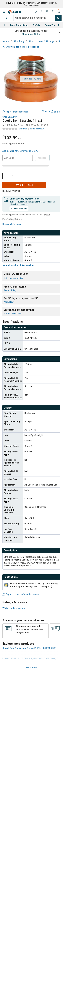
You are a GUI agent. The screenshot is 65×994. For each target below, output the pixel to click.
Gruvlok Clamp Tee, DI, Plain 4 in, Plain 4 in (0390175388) (29, 658)
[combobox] (37, 18)
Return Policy (10, 290)
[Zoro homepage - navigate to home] (15, 12)
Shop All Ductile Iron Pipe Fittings (22, 46)
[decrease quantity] (5, 176)
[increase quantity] (20, 176)
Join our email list (13, 278)
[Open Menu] (4, 12)
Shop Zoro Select (31, 34)
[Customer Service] (47, 12)
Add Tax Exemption (13, 313)
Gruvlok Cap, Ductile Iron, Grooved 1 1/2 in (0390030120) (29, 648)
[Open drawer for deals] (36, 12)
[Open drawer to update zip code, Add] (6, 18)
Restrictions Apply (31, 5)
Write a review (37, 128)
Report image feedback (17, 111)
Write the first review (13, 608)
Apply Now (9, 301)
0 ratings (23, 128)
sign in (53, 3)
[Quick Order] (41, 12)
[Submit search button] (58, 18)
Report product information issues (22, 594)
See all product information (18, 265)
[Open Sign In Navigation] (53, 12)
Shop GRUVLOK (9, 117)
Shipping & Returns (11, 224)
